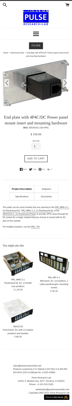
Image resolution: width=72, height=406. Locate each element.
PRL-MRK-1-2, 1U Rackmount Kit (37, 210)
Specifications (21, 196)
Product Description (22, 189)
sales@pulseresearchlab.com (27, 366)
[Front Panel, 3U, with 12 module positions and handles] (18, 310)
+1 (51, 169)
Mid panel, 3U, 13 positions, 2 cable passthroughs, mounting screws (54, 284)
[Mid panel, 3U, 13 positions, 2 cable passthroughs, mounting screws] (54, 262)
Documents (46, 196)
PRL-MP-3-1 (54, 277)
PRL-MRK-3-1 (18, 279)
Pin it (43, 169)
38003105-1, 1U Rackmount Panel (19, 214)
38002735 (18, 326)
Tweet (34, 169)
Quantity (36, 141)
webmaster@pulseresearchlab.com (52, 389)
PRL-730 (35, 227)
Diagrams (46, 189)
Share (25, 169)
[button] (65, 83)
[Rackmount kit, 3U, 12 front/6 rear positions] (18, 263)
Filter (36, 45)
